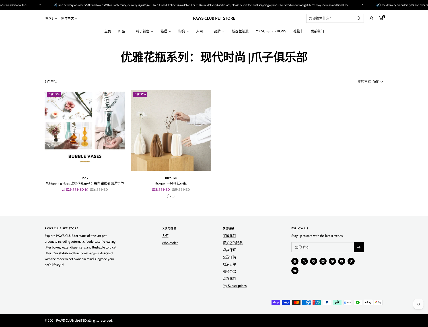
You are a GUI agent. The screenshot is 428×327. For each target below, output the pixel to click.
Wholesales (170, 243)
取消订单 (229, 264)
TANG (85, 177)
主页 (107, 31)
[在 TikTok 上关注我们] (351, 261)
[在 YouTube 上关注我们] (341, 261)
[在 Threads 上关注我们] (313, 261)
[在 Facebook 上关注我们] (294, 261)
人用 (200, 31)
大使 (165, 236)
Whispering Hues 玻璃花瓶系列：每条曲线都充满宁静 (85, 183)
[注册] (359, 247)
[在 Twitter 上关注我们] (304, 261)
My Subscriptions (235, 286)
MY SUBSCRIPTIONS (271, 31)
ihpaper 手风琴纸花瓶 (171, 183)
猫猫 (164, 31)
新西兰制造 (240, 31)
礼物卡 (298, 31)
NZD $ (49, 18)
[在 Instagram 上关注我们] (323, 261)
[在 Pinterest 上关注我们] (332, 261)
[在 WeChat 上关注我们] (294, 270)
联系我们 (317, 31)
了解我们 (229, 236)
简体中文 (67, 18)
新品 (122, 31)
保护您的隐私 (233, 243)
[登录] (371, 18)
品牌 (217, 31)
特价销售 (143, 31)
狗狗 (182, 31)
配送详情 (229, 257)
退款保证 (229, 250)
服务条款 (229, 271)
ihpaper (171, 177)
